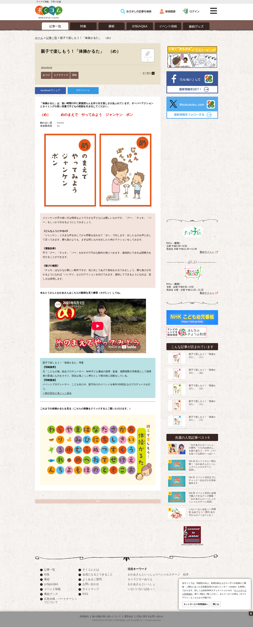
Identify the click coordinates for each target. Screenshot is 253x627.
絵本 (186, 574)
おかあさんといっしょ (141, 584)
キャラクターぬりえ (140, 579)
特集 (47, 574)
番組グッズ (51, 593)
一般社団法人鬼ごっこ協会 (57, 393)
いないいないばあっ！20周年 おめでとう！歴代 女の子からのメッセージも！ (202, 512)
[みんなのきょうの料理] (186, 337)
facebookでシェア (50, 90)
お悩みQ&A (51, 584)
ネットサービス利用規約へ (196, 604)
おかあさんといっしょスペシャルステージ (154, 574)
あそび (46, 75)
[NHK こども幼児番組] (192, 324)
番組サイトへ (207, 252)
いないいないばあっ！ (141, 588)
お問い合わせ (90, 584)
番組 (47, 579)
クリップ (147, 57)
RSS (85, 593)
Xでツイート (83, 90)
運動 (74, 75)
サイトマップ (90, 589)
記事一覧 (51, 37)
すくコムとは (90, 569)
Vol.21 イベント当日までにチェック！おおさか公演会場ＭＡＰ (202, 480)
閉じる (216, 604)
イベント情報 (52, 589)
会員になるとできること (97, 574)
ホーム (39, 37)
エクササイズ (61, 75)
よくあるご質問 (92, 579)
